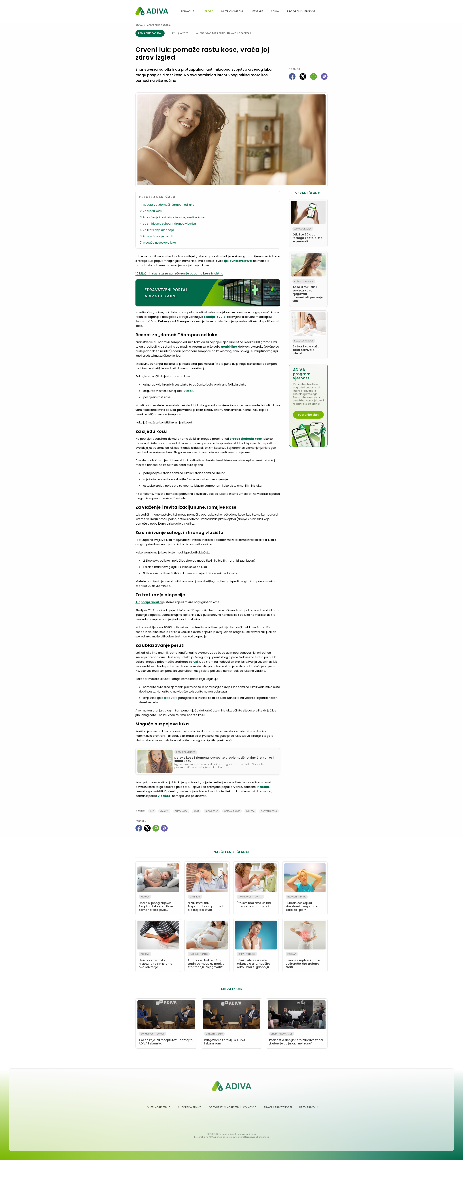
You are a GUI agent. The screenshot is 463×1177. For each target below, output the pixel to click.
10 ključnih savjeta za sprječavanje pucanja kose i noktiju (179, 273)
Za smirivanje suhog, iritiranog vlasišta (169, 224)
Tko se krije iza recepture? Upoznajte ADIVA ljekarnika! (165, 1039)
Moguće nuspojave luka (159, 243)
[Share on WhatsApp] (313, 76)
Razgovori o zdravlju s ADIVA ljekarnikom (224, 1039)
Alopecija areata (148, 602)
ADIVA (275, 11)
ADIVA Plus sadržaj (159, 25)
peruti (193, 662)
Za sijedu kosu (152, 211)
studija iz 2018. (215, 317)
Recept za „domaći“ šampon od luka (168, 205)
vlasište (164, 796)
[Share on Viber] (324, 76)
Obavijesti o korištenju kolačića (232, 1107)
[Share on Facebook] (292, 76)
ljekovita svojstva (238, 261)
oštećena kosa (269, 811)
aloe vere (170, 698)
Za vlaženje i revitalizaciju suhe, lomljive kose (174, 217)
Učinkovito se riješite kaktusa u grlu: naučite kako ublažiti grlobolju (253, 961)
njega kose (211, 811)
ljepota (250, 811)
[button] (326, 11)
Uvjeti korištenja (158, 1107)
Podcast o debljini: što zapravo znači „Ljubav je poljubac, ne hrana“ (296, 1039)
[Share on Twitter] (303, 76)
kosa (196, 811)
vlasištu (189, 391)
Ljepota (207, 11)
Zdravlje (187, 11)
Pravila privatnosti (278, 1107)
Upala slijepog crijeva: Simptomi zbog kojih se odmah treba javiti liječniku (156, 904)
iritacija (262, 787)
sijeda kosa (181, 811)
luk (152, 811)
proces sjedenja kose (246, 439)
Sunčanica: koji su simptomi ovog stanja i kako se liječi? (303, 903)
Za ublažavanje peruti (158, 236)
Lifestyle (257, 11)
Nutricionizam (232, 11)
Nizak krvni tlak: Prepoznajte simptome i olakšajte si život (205, 903)
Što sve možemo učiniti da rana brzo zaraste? (254, 901)
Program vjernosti (301, 11)
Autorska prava (189, 1107)
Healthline (229, 347)
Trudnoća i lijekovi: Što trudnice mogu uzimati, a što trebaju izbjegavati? (206, 961)
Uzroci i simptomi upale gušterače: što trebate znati (303, 961)
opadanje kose (232, 811)
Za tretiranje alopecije (158, 230)
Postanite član (308, 415)
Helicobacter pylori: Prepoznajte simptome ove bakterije (155, 961)
